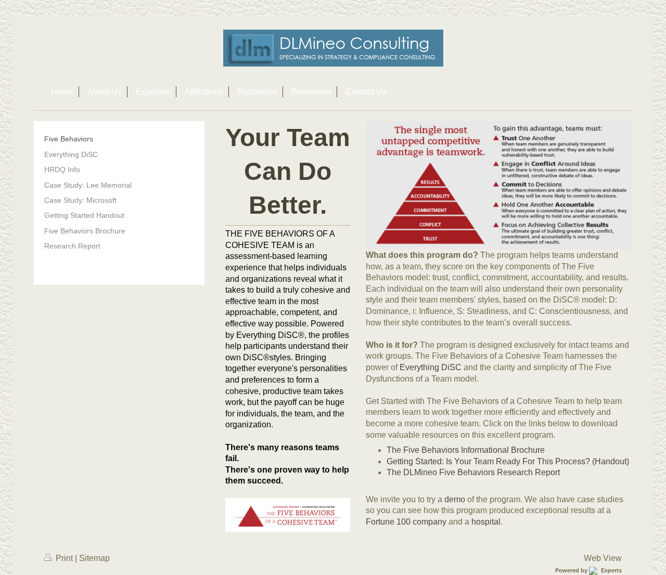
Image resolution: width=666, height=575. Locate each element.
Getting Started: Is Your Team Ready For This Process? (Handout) (508, 461)
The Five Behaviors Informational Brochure (466, 450)
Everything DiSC (431, 367)
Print (64, 558)
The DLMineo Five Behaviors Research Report (473, 472)
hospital (486, 521)
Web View (603, 558)
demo (454, 499)
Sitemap (94, 558)
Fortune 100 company (406, 521)
